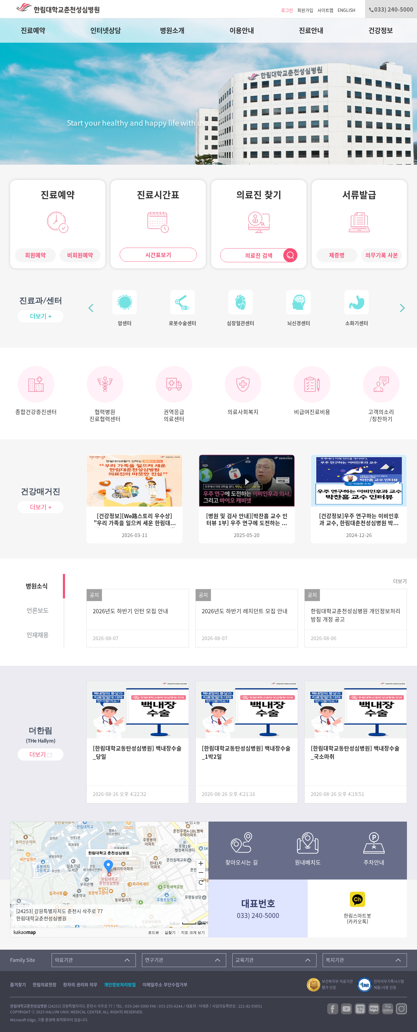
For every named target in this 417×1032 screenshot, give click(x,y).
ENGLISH (346, 10)
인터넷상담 (105, 30)
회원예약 (35, 255)
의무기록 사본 (381, 255)
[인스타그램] (401, 1008)
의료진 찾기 (258, 194)
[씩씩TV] (360, 1008)
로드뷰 (153, 932)
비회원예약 (80, 255)
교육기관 (244, 960)
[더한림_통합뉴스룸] (387, 1008)
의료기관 (64, 960)
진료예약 (33, 30)
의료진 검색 (259, 255)
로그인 (287, 10)
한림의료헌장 (44, 985)
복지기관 (335, 960)
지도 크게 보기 (193, 932)
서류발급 (359, 194)
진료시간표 (158, 194)
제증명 (337, 255)
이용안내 (242, 30)
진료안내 (311, 30)
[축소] (201, 872)
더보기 (400, 581)
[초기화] (201, 882)
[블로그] (373, 1008)
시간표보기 (158, 255)
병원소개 (172, 30)
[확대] (201, 863)
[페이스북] (332, 1008)
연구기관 (154, 960)
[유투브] (346, 1008)
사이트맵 (325, 10)
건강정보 (380, 30)
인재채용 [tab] (38, 635)
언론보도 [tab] (38, 610)
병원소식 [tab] (37, 586)
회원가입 (305, 10)
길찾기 (170, 932)
